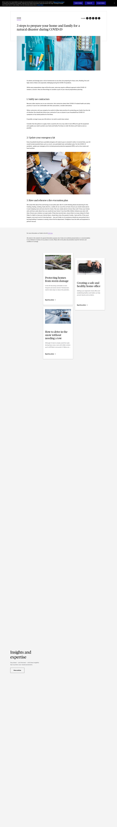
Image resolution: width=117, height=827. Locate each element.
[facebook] (87, 18)
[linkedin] (90, 18)
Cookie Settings (78, 3)
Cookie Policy (40, 5)
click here (50, 233)
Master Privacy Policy (59, 2)
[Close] (114, 3)
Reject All (89, 3)
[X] (99, 18)
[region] (58, 3)
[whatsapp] (96, 18)
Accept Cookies (101, 3)
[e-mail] (93, 18)
